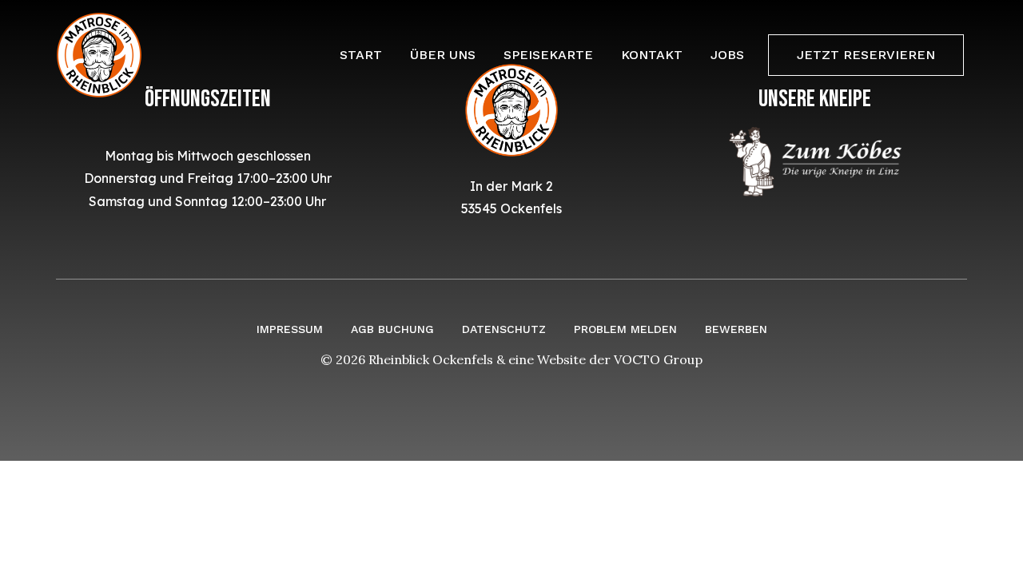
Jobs (727, 54)
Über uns (443, 54)
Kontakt (652, 54)
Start (361, 54)
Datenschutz (504, 329)
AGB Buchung (392, 329)
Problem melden (625, 329)
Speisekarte (548, 54)
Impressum (290, 329)
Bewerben (736, 329)
